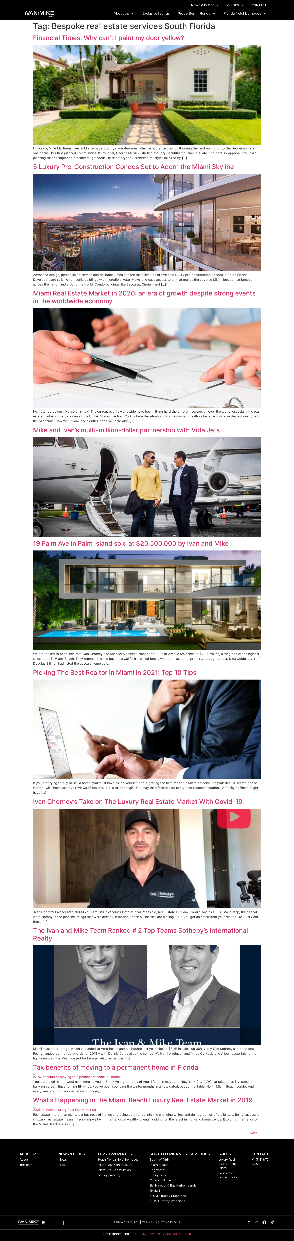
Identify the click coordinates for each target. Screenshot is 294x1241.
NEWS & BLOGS (202, 5)
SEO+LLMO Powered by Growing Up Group (160, 1234)
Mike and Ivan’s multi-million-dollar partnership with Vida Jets (126, 430)
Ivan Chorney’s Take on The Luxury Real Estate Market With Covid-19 (137, 801)
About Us (121, 13)
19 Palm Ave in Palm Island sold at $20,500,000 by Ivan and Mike (131, 543)
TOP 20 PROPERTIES (114, 1154)
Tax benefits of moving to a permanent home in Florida (115, 1067)
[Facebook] (264, 1222)
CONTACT (259, 5)
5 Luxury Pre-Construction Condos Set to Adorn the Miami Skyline (133, 167)
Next (255, 1133)
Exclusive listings (156, 13)
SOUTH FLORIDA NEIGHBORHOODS (180, 1154)
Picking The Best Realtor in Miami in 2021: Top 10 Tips (114, 672)
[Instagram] (256, 1222)
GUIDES (233, 5)
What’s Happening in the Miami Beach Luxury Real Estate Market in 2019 (143, 1100)
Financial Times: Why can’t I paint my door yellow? (108, 38)
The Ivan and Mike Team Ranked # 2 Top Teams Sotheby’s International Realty (140, 934)
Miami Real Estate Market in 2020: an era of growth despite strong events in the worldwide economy (144, 297)
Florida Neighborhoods (242, 13)
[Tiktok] (272, 1222)
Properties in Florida (194, 13)
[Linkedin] (248, 1222)
